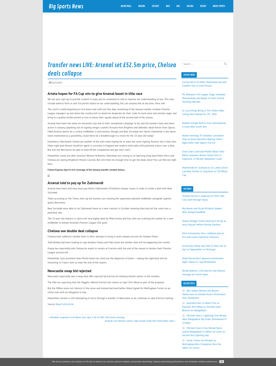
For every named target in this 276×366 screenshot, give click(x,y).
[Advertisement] (138, 39)
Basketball (126, 6)
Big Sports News (66, 6)
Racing (190, 6)
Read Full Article (65, 304)
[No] (272, 362)
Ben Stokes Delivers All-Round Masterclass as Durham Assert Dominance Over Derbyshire (204, 294)
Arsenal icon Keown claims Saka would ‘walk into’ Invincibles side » (140, 320)
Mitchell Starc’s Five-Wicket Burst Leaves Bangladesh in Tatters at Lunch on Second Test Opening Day (203, 331)
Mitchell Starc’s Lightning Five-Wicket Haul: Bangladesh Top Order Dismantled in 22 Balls (204, 319)
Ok (221, 362)
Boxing (141, 6)
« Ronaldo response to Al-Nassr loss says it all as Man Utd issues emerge (87, 317)
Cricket (155, 6)
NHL (178, 6)
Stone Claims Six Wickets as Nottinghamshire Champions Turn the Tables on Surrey (201, 344)
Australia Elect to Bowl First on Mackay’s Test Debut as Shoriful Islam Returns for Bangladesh (201, 306)
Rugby (203, 6)
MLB (168, 6)
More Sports (219, 6)
